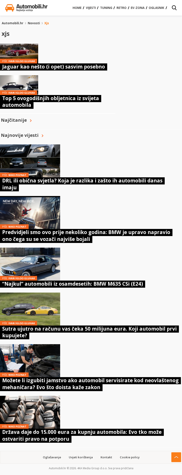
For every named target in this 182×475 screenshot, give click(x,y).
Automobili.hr (12, 23)
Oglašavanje (52, 457)
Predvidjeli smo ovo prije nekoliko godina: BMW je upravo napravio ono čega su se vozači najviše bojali (86, 235)
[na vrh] (176, 457)
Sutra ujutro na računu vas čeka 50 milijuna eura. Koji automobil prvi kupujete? (89, 332)
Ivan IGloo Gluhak (21, 61)
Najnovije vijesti (20, 135)
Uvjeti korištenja (81, 457)
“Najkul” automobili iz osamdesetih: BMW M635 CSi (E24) (72, 283)
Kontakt (106, 457)
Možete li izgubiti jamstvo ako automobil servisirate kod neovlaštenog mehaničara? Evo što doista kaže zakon (90, 383)
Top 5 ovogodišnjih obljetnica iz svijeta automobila (50, 101)
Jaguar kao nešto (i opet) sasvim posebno (53, 66)
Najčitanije (14, 120)
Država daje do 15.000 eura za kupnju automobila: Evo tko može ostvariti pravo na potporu (82, 435)
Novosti (34, 23)
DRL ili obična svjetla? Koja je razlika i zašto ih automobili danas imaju (82, 184)
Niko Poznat (17, 175)
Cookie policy (130, 457)
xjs (46, 23)
